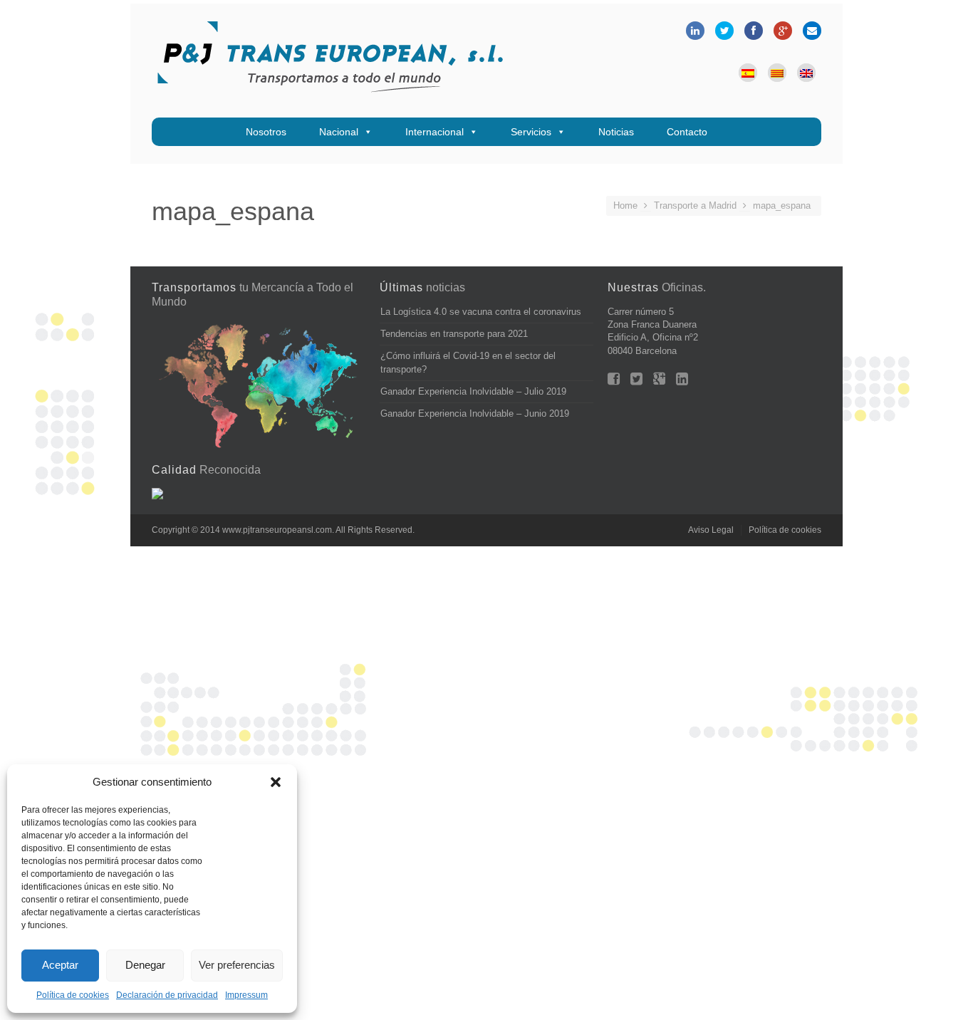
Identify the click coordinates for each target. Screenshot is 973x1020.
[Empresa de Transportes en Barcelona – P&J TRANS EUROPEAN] (330, 60)
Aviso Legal (711, 530)
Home (625, 205)
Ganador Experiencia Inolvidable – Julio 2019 (473, 391)
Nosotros (266, 131)
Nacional (338, 131)
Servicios (531, 131)
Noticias (616, 131)
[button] (276, 782)
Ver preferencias (237, 965)
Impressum (246, 995)
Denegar (145, 965)
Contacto (687, 131)
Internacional (434, 131)
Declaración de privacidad (167, 995)
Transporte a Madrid (695, 205)
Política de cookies (72, 995)
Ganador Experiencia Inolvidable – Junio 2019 (474, 413)
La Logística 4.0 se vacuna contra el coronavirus (480, 311)
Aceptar (60, 965)
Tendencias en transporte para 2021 (454, 333)
